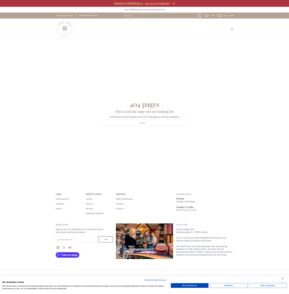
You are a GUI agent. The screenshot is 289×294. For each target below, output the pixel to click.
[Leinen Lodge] (65, 29)
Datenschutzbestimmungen (155, 280)
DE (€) (231, 15)
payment (119, 208)
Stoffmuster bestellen (95, 213)
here (155, 116)
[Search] (199, 15)
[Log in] (220, 16)
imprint (59, 208)
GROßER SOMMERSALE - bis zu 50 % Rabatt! (142, 3)
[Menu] (231, 29)
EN (225, 15)
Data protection (62, 199)
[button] (58, 247)
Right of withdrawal (124, 199)
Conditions (60, 204)
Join (105, 239)
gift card (89, 208)
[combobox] (161, 15)
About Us (89, 204)
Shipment (120, 204)
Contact (89, 199)
